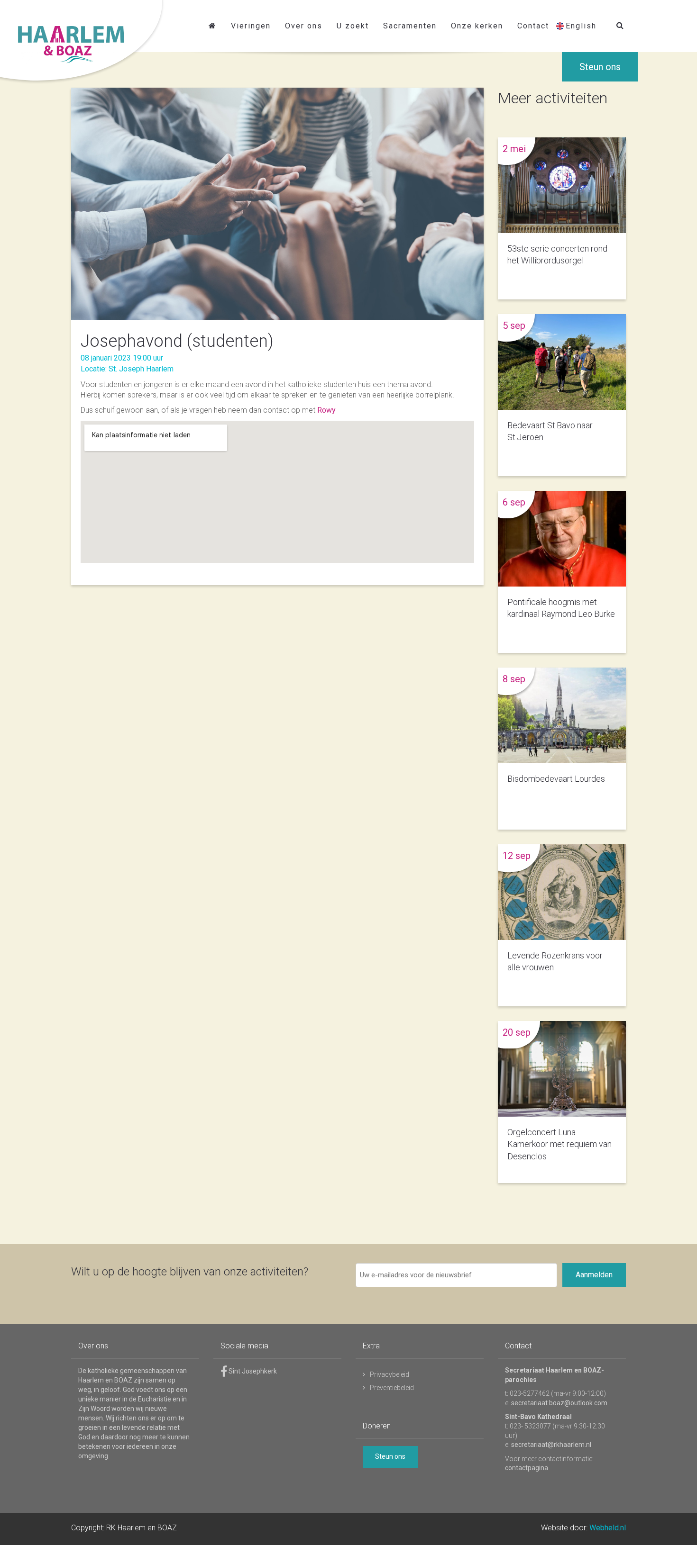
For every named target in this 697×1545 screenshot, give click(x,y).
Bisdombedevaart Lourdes (556, 779)
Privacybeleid (389, 1374)
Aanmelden (594, 1274)
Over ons (303, 25)
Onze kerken (477, 25)
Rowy (326, 410)
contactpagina (526, 1468)
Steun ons (600, 66)
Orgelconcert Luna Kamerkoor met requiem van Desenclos (559, 1144)
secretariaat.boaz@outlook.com (559, 1403)
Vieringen (251, 25)
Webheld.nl (607, 1527)
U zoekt (353, 25)
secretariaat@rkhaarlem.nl (551, 1444)
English (581, 25)
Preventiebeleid (392, 1387)
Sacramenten (410, 25)
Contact (533, 25)
